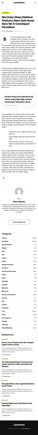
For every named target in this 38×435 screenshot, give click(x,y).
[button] (3, 3)
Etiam (3, 278)
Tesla (3, 314)
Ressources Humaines (9, 294)
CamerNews (19, 2)
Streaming (5, 308)
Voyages (4, 321)
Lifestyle (4, 284)
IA (3, 178)
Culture (4, 258)
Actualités (5, 241)
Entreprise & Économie (9, 271)
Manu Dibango (19, 202)
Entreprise (5, 268)
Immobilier (5, 281)
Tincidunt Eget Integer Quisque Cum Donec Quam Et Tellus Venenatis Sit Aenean (17, 364)
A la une (4, 238)
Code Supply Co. (26, 428)
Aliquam (4, 248)
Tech (3, 311)
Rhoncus (4, 298)
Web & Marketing (7, 328)
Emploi (4, 261)
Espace (4, 274)
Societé (4, 304)
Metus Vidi (5, 291)
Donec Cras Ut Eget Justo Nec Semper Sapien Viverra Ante (18, 343)
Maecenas (6, 12)
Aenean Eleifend (7, 244)
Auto (3, 251)
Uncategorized (6, 318)
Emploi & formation (7, 264)
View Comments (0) (19, 222)
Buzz (3, 254)
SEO (3, 301)
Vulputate (5, 324)
